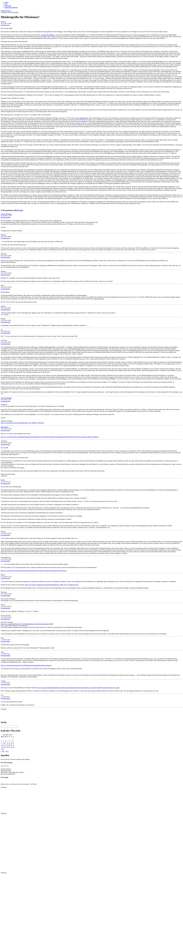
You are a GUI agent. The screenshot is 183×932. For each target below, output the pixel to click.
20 (9, 745)
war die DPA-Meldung (48, 35)
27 (9, 747)
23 (2, 747)
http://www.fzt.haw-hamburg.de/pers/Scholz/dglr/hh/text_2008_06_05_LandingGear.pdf (51, 585)
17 (3, 745)
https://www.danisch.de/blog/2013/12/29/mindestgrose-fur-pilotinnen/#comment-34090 (27, 624)
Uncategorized (5, 25)
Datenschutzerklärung (11, 7)
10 (3, 743)
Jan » (7, 751)
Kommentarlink (5, 217)
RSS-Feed (18, 210)
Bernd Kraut (4, 427)
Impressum (8, 6)
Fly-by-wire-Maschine (81, 118)
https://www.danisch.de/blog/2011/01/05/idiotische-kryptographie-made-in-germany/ (26, 665)
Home (6, 2)
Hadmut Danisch (6, 11)
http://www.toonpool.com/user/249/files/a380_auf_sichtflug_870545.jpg (22, 423)
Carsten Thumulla (6, 214)
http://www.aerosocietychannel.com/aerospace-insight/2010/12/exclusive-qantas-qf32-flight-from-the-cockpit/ (33, 570)
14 (11, 743)
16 (2, 745)
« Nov (3, 751)
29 (13, 747)
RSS (6, 4)
